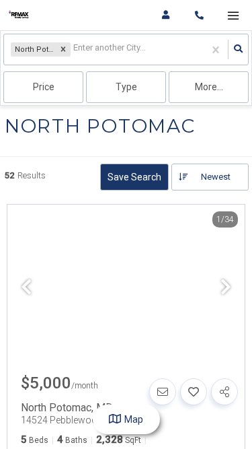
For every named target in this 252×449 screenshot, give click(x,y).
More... (209, 86)
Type (126, 86)
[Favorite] (193, 391)
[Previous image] (26, 288)
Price (43, 86)
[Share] (224, 391)
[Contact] (162, 391)
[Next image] (226, 288)
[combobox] (74, 49)
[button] (63, 49)
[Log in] (166, 15)
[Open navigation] (233, 16)
